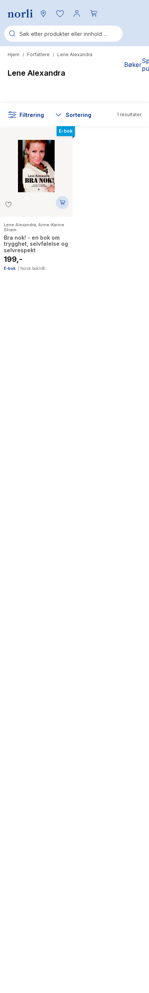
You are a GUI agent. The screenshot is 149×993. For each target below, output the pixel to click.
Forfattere (38, 54)
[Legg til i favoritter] (8, 204)
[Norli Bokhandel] (20, 13)
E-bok (10, 268)
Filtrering (31, 115)
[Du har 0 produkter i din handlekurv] (93, 13)
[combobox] (63, 34)
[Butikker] (43, 13)
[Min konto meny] (76, 13)
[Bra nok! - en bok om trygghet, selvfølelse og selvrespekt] (36, 162)
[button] (60, 13)
